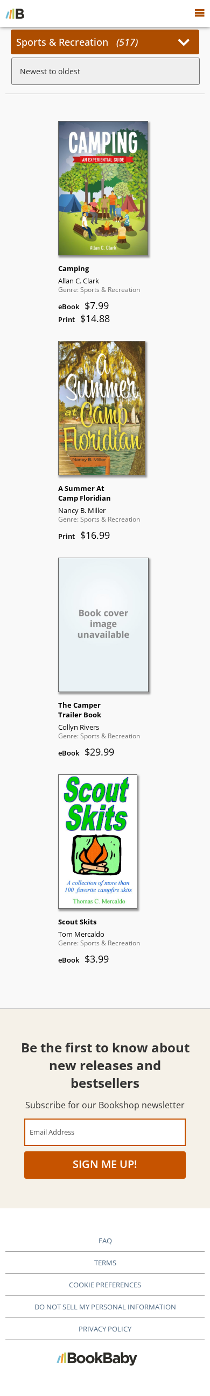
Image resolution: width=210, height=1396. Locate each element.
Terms (105, 1262)
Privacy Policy (105, 1329)
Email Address (52, 1131)
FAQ (105, 1240)
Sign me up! (105, 1164)
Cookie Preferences (105, 1285)
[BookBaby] (14, 13)
